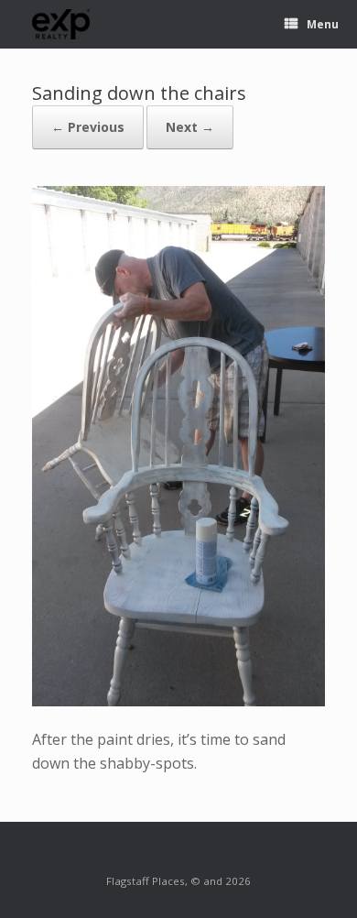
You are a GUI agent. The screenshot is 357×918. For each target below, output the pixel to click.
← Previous (87, 127)
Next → (190, 127)
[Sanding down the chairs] (178, 701)
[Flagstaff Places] (61, 24)
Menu (323, 24)
